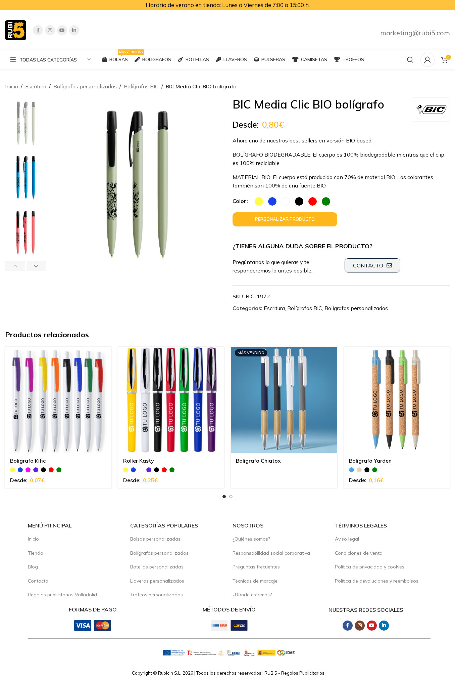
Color (239, 201)
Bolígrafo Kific (28, 460)
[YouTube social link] (62, 30)
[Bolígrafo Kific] (58, 400)
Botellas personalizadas (157, 567)
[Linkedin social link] (74, 30)
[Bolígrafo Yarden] (397, 400)
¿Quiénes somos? (251, 539)
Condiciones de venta (359, 553)
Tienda (35, 553)
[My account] (427, 60)
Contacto (38, 581)
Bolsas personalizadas (155, 539)
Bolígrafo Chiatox (258, 460)
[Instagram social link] (50, 30)
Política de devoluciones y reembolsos (376, 581)
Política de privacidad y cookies (369, 567)
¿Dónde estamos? (252, 595)
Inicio (11, 86)
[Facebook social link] (38, 30)
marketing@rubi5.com (415, 33)
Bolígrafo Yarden (370, 460)
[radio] (259, 201)
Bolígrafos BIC (141, 86)
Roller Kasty (138, 460)
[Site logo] (15, 29)
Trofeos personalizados (156, 595)
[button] (15, 266)
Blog (33, 567)
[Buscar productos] (410, 60)
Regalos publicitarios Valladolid (62, 595)
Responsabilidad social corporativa (271, 553)
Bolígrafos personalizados (85, 86)
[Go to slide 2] (231, 496)
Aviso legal (347, 539)
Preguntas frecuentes (256, 567)
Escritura (35, 86)
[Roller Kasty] (171, 400)
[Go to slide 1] (224, 496)
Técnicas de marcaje (255, 581)
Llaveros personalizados (157, 581)
